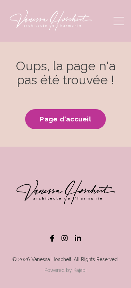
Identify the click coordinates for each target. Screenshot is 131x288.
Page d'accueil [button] (65, 119)
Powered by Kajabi (65, 270)
